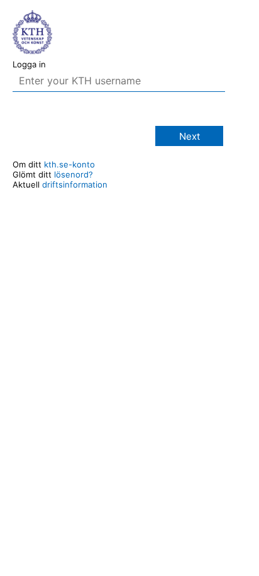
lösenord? (73, 174)
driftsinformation (74, 184)
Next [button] (189, 136)
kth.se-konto (69, 164)
